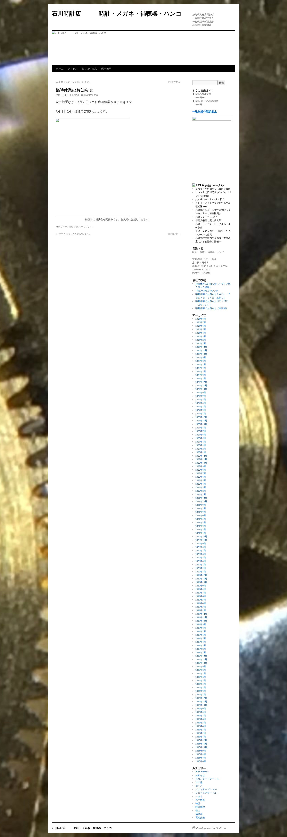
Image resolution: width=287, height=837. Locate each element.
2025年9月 (200, 357)
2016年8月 (200, 711)
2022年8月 (200, 469)
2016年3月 (200, 729)
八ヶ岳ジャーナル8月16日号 (210, 199)
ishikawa (94, 94)
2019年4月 (200, 603)
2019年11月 (201, 578)
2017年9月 (200, 666)
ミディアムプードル (206, 789)
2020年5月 (200, 557)
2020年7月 (200, 550)
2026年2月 (200, 339)
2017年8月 (200, 669)
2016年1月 (200, 736)
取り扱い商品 (89, 68)
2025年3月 (200, 371)
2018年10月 (201, 620)
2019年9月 (200, 585)
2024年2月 (200, 409)
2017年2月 (200, 690)
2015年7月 (200, 757)
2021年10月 (201, 501)
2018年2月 (200, 648)
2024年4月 (200, 402)
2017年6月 (200, 676)
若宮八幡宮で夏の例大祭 (208, 220)
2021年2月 (200, 529)
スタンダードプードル (207, 778)
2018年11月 (201, 617)
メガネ (198, 796)
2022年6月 (200, 476)
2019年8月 (200, 589)
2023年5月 (200, 438)
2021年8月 (200, 508)
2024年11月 (201, 385)
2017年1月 (200, 694)
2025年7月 (200, 364)
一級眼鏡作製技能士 (204, 111)
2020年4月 (200, 560)
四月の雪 (174, 82)
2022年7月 (200, 473)
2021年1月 (200, 532)
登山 (197, 810)
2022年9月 (200, 466)
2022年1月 (200, 494)
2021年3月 (200, 525)
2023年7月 (200, 431)
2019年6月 (200, 596)
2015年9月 (200, 750)
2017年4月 (200, 683)
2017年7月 (200, 673)
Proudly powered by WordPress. (211, 827)
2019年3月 (200, 606)
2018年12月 (201, 613)
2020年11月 (201, 539)
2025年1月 (200, 378)
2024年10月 (201, 388)
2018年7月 (200, 631)
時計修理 (106, 68)
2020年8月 (200, 546)
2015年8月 (200, 754)
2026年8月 (200, 318)
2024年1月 (200, 413)
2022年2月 (200, 490)
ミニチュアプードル (206, 792)
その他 (198, 782)
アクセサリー (202, 771)
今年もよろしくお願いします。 (73, 82)
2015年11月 (201, 743)
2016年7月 (200, 715)
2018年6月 (200, 634)
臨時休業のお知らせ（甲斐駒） (211, 308)
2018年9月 (200, 624)
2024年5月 (200, 399)
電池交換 (200, 817)
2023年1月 (200, 452)
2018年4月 (200, 641)
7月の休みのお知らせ (206, 290)
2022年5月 (200, 480)
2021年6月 (200, 515)
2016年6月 (200, 719)
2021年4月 (200, 522)
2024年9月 (200, 392)
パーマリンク (85, 226)
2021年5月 (200, 518)
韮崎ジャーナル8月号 (206, 216)
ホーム (60, 68)
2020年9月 (200, 543)
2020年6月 (200, 553)
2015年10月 (201, 747)
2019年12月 (201, 575)
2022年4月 (200, 483)
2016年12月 (201, 697)
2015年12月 (201, 740)
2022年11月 (201, 459)
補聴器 (198, 813)
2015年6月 (200, 761)
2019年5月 (200, 599)
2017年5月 (200, 680)
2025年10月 (201, 353)
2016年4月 (200, 726)
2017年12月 (201, 655)
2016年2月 (200, 733)
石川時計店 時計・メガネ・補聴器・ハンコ (120, 13)
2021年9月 (200, 504)
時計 (197, 803)
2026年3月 (200, 336)
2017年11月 (201, 659)
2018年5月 (200, 638)
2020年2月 (200, 568)
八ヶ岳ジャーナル (213, 185)
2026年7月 (200, 322)
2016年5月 (200, 722)
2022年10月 (201, 462)
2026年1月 (200, 343)
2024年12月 (201, 381)
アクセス (73, 68)
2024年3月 (200, 406)
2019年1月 (200, 610)
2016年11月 (201, 701)
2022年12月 (201, 455)
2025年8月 (200, 360)
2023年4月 (200, 441)
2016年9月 (200, 708)
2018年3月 (200, 645)
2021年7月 (200, 511)
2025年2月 (200, 374)
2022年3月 (200, 487)
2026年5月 (200, 329)
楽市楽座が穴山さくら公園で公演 (213, 188)
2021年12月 (201, 497)
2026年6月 (200, 325)
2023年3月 (200, 445)
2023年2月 (200, 448)
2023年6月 (200, 434)
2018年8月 (200, 627)
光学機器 (200, 799)
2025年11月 (201, 350)
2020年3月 (200, 564)
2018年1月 (200, 652)
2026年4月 (200, 332)
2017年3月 (200, 687)
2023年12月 (201, 416)
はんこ (198, 785)
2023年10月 (201, 424)
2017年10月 (201, 662)
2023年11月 (201, 420)
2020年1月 (200, 571)
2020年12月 (201, 536)
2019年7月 (200, 592)
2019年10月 (201, 582)
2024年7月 (200, 395)
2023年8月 (200, 427)
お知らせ (73, 226)
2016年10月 (201, 704)
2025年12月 (201, 346)
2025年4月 (200, 367)
